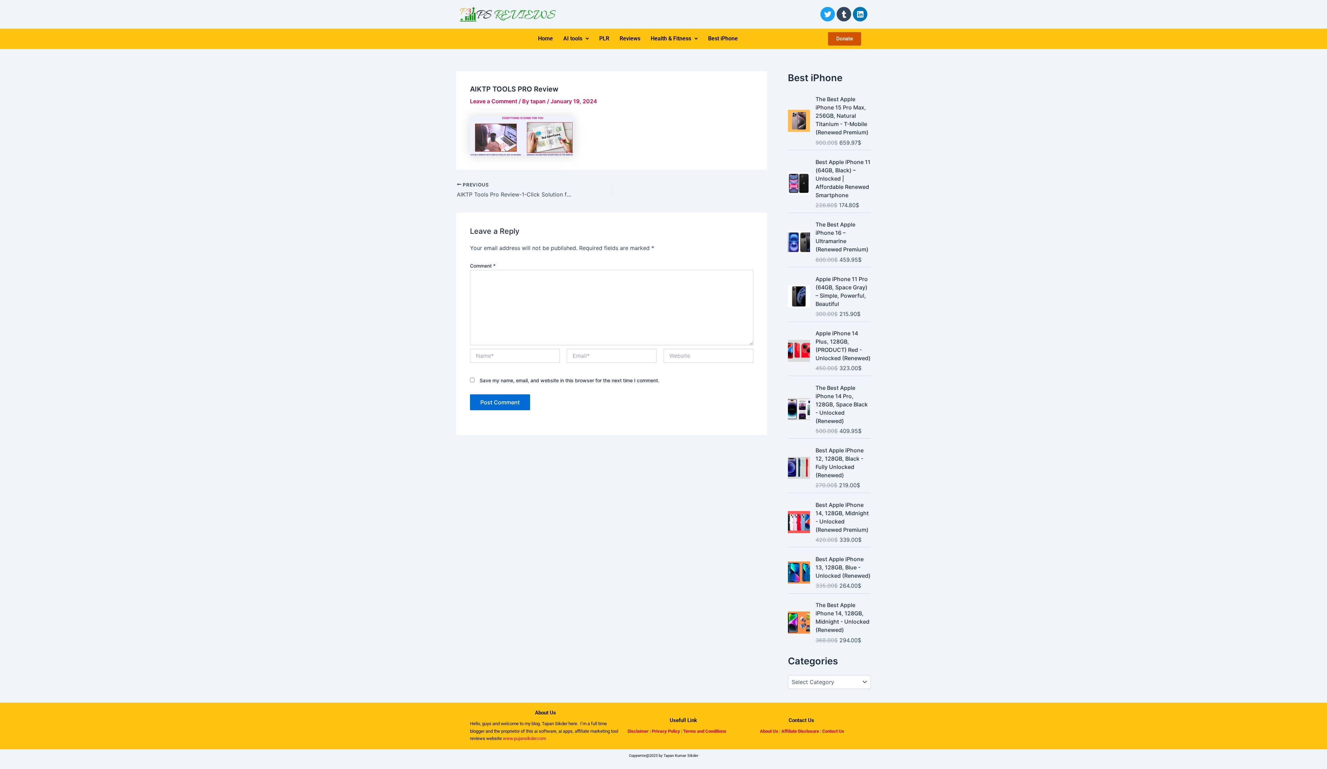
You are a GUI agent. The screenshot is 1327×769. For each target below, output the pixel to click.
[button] (576, 39)
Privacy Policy (666, 731)
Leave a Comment (493, 101)
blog (535, 723)
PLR (604, 38)
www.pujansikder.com (524, 738)
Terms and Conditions (704, 731)
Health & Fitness (671, 38)
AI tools (572, 38)
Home (545, 38)
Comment (483, 266)
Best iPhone (723, 38)
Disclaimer (638, 731)
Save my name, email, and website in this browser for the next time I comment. (569, 380)
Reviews (630, 38)
